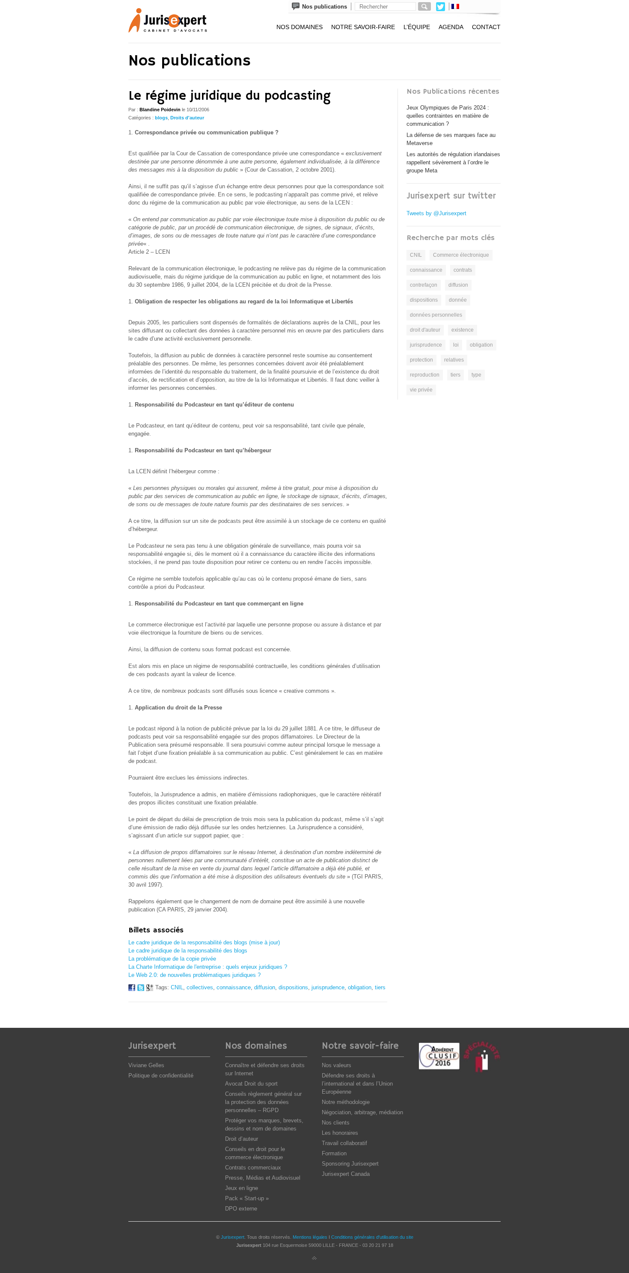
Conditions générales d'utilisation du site (372, 1237)
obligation (359, 987)
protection (421, 360)
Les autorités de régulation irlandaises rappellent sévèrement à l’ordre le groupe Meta (453, 162)
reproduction (424, 375)
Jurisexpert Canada (346, 1174)
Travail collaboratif (344, 1143)
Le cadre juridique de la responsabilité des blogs (187, 950)
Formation (334, 1153)
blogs (161, 117)
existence (462, 330)
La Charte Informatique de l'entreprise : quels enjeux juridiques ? (207, 967)
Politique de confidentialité (160, 1075)
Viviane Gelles (146, 1065)
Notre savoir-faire (363, 27)
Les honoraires (340, 1133)
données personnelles (436, 315)
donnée (458, 300)
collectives (200, 987)
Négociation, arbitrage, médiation (362, 1112)
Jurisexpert (232, 1237)
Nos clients (336, 1122)
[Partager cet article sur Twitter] (140, 989)
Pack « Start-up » (247, 1198)
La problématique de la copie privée (172, 958)
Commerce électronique (461, 255)
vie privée (421, 390)
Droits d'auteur (187, 117)
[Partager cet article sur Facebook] (131, 989)
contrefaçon (423, 285)
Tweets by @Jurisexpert (436, 213)
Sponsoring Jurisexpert (350, 1163)
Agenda (451, 27)
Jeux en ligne (241, 1188)
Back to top (314, 1258)
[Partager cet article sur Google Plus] (149, 989)
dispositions (293, 987)
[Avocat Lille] (173, 21)
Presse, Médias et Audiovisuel (262, 1178)
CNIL (177, 987)
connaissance (234, 987)
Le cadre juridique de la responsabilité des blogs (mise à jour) (204, 942)
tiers (380, 987)
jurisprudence (328, 987)
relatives (454, 360)
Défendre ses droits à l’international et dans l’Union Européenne (357, 1083)
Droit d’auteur (241, 1139)
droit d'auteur (425, 330)
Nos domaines (299, 27)
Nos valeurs (336, 1065)
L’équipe (417, 27)
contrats (463, 270)
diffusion (264, 987)
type (476, 375)
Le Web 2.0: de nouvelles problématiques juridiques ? (194, 975)
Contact (486, 27)
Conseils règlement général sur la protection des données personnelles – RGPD (263, 1102)
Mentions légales (310, 1237)
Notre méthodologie (346, 1102)
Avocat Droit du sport (251, 1083)
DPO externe (241, 1208)
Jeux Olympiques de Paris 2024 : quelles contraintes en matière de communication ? (447, 115)
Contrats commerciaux (253, 1167)
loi (456, 345)
